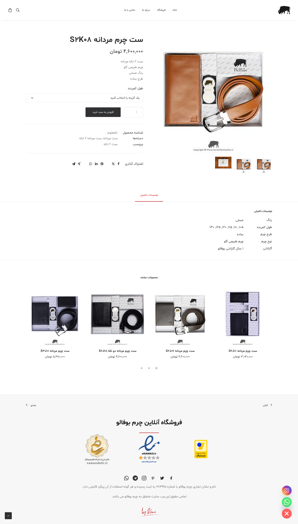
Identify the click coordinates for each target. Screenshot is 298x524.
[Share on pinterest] (101, 164)
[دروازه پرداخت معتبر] (200, 457)
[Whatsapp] (287, 502)
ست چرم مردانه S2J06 (180, 351)
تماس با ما (129, 10)
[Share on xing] (79, 164)
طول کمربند (135, 88)
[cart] (11, 10)
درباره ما (146, 10)
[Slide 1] (264, 165)
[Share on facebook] (118, 164)
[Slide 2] (243, 165)
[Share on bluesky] (84, 162)
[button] (17, 10)
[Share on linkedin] (96, 164)
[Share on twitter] (113, 164)
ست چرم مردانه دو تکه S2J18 (117, 351)
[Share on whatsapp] (90, 164)
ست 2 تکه (111, 144)
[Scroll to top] (8, 516)
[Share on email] (73, 164)
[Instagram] (287, 490)
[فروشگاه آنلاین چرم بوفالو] (284, 10)
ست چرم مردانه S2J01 (243, 351)
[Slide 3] (223, 162)
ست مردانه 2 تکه (90, 138)
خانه (175, 10)
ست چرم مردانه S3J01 (55, 351)
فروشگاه (161, 10)
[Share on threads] (107, 162)
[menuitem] (173, 10)
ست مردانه (110, 138)
